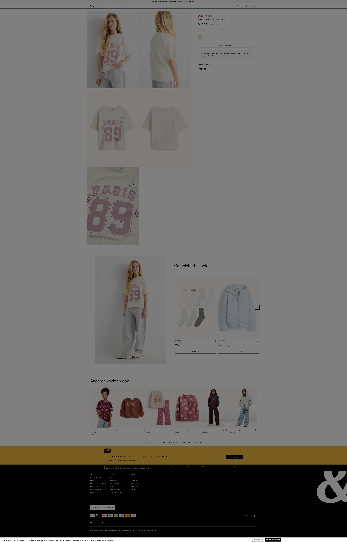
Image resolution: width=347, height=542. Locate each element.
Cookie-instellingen (258, 539)
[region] (173, 539)
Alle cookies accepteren (273, 539)
